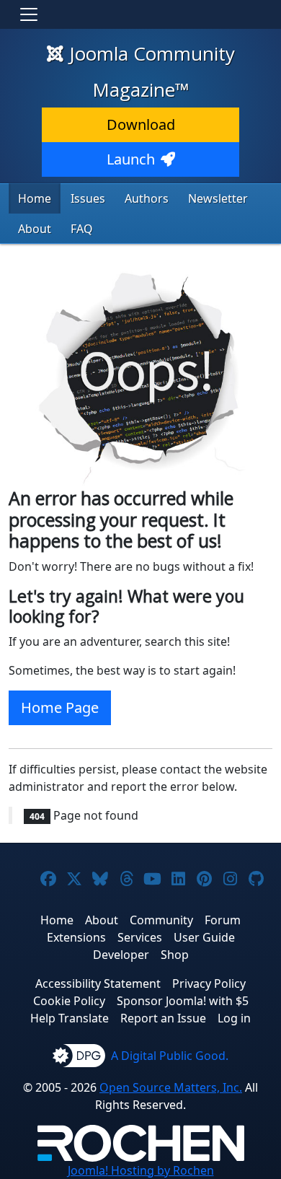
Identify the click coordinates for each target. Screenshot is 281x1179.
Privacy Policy (209, 983)
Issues (88, 198)
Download (141, 124)
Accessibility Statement (98, 983)
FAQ (82, 229)
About (34, 229)
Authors (147, 198)
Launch (131, 159)
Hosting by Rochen (141, 1170)
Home (34, 198)
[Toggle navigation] (29, 14)
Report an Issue (163, 1018)
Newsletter (218, 198)
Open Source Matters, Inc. (170, 1087)
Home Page (60, 707)
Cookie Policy (69, 1001)
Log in (234, 1018)
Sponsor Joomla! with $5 (183, 1001)
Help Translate (69, 1018)
